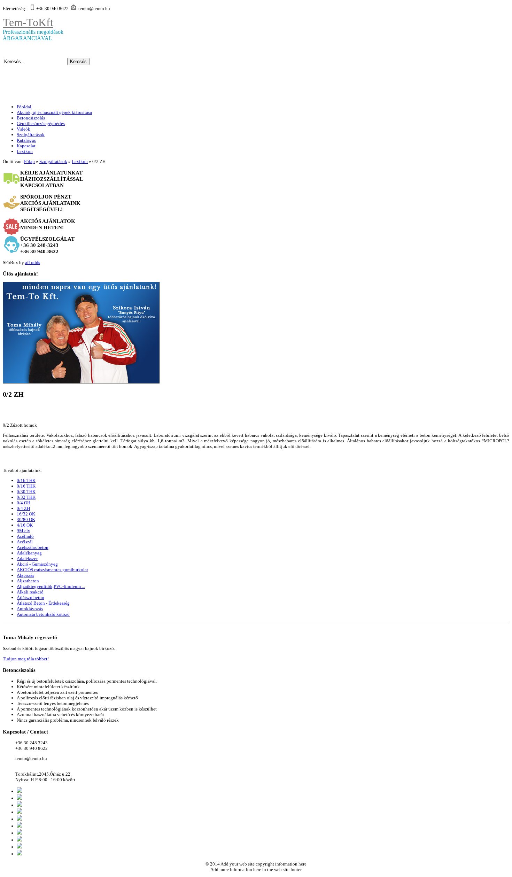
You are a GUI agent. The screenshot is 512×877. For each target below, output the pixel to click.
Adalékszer (27, 558)
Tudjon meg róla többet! (26, 658)
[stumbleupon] (19, 840)
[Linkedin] (19, 819)
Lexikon (80, 161)
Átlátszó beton (30, 597)
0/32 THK (26, 497)
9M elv (23, 530)
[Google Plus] (19, 798)
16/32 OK (26, 514)
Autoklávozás (30, 608)
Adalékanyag (29, 553)
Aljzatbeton (28, 580)
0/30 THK (26, 491)
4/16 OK (25, 525)
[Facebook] (19, 805)
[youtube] (19, 826)
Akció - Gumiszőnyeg (37, 564)
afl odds (32, 262)
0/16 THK (26, 480)
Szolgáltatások (53, 161)
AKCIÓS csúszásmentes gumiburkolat (52, 569)
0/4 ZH (23, 508)
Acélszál (25, 541)
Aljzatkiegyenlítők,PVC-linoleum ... (51, 586)
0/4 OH (23, 502)
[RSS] (19, 812)
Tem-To (28, 22)
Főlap (29, 161)
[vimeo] (19, 833)
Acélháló (25, 536)
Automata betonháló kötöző (43, 614)
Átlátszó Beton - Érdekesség (43, 603)
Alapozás (25, 575)
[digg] (19, 846)
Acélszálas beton (32, 547)
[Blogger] (19, 853)
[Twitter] (19, 791)
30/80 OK (26, 519)
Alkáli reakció (30, 592)
